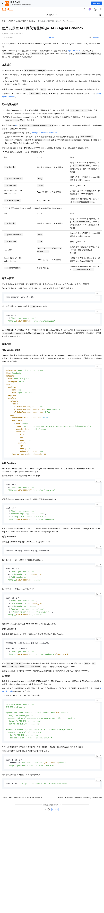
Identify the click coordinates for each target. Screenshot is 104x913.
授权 (17, 125)
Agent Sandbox (74, 50)
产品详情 (51, 37)
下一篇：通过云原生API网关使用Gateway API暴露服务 (80, 797)
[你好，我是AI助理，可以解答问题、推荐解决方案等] (89, 9)
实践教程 (32, 21)
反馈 (56, 809)
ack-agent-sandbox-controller (44, 132)
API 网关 (10, 21)
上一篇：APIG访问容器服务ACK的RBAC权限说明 (22, 797)
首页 (3, 21)
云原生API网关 (21, 21)
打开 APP (96, 3)
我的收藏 (96, 37)
